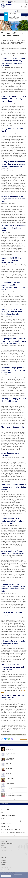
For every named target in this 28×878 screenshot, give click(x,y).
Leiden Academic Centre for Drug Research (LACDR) (13, 832)
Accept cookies (6, 876)
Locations (3, 847)
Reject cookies (17, 876)
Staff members (14, 1)
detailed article (18, 579)
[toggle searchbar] (26, 4)
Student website (2, 18)
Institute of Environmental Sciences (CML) (11, 821)
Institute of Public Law (6, 823)
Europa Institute (5, 826)
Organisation (4, 862)
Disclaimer (3, 857)
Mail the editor (23, 739)
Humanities (4, 807)
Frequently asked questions (7, 843)
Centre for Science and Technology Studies (11, 829)
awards (3, 734)
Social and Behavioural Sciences (8, 815)
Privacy (3, 864)
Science (3, 818)
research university (11, 734)
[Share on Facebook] (2, 739)
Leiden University (4, 1)
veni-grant (23, 734)
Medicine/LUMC (5, 809)
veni (18, 734)
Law (2, 812)
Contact (3, 845)
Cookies (3, 855)
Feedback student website (7, 853)
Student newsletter (5, 870)
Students (9, 1)
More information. (18, 874)
